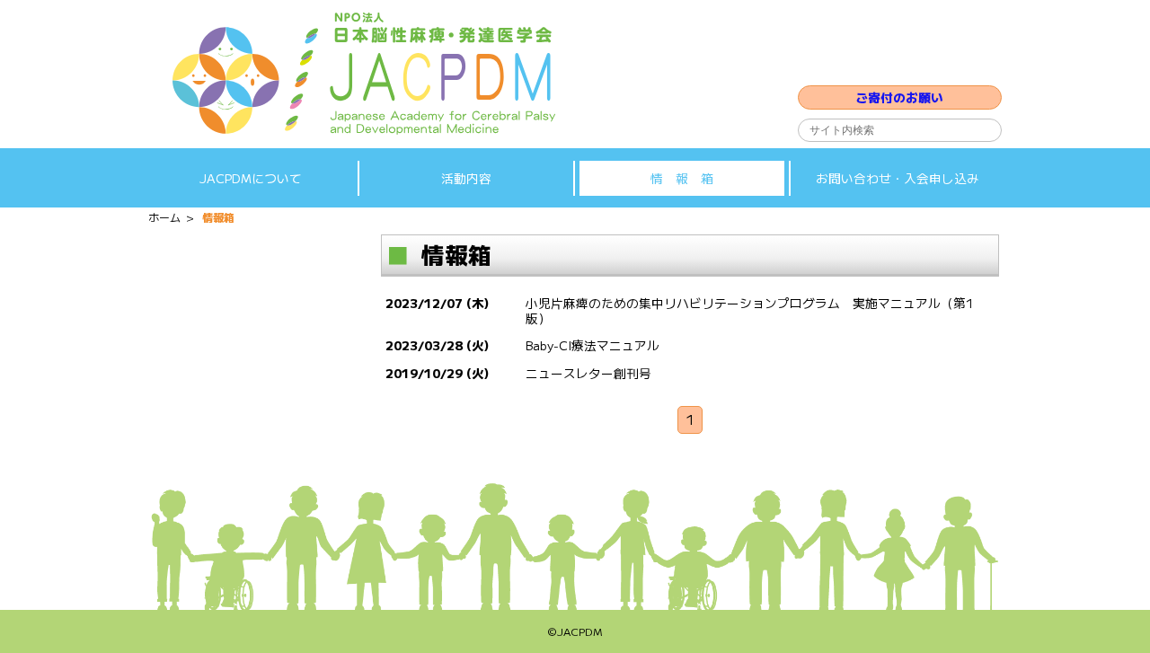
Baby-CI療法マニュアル (592, 345)
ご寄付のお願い (899, 97)
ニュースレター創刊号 (588, 373)
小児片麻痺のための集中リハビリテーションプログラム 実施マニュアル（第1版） (749, 310)
